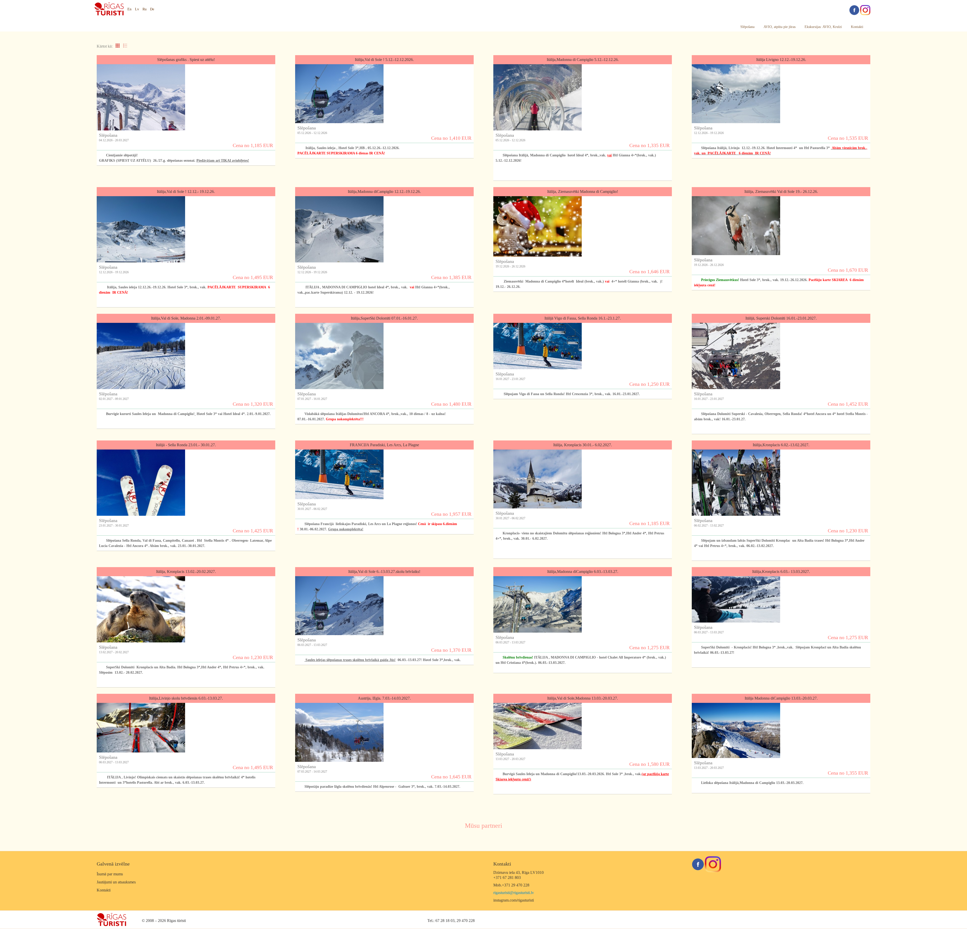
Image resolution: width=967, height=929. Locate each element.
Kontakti (857, 27)
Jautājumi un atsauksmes (116, 882)
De (152, 9)
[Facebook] (854, 10)
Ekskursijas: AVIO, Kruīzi (823, 27)
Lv (137, 9)
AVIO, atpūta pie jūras (780, 27)
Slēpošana (747, 27)
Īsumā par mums (110, 874)
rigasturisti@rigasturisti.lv (513, 892)
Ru (145, 9)
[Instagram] (865, 10)
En (129, 9)
